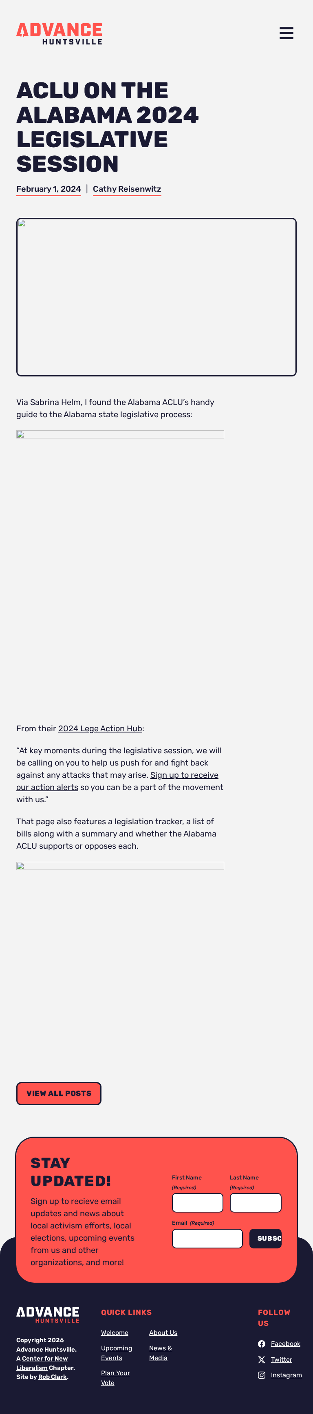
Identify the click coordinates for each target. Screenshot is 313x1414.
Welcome (114, 1333)
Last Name (244, 1182)
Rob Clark (52, 1377)
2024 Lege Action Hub (100, 728)
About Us (163, 1333)
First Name (187, 1182)
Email (193, 1222)
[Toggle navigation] (286, 33)
